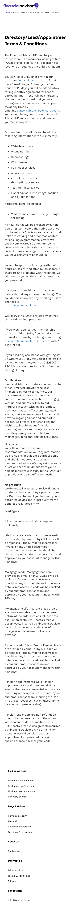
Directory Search (17, 796)
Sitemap (12, 881)
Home (7, 12)
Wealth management (19, 826)
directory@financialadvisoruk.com (27, 305)
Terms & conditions (19, 875)
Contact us (14, 851)
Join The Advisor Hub (19, 900)
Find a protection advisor (22, 791)
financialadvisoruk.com (32, 80)
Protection (13, 821)
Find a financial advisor (21, 780)
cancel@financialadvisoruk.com (38, 110)
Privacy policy (15, 870)
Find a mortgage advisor (21, 786)
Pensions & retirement (20, 832)
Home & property (17, 815)
